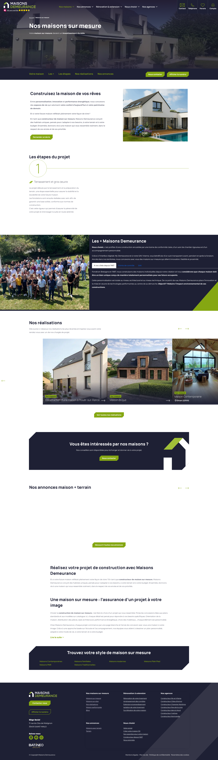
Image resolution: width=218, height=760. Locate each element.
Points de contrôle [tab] (126, 265)
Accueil (31, 17)
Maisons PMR (45, 665)
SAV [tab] (140, 265)
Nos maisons (65, 6)
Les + (51, 73)
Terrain (88, 731)
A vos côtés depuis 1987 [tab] (104, 265)
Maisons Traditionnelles (84, 665)
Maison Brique (118, 400)
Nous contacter (155, 74)
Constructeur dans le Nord (171, 710)
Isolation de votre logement (133, 707)
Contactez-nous (39, 703)
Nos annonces (84, 6)
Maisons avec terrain (94, 728)
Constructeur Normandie (170, 716)
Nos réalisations (84, 73)
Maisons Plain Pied (152, 661)
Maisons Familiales (82, 661)
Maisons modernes (117, 661)
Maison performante (94, 707)
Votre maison (36, 73)
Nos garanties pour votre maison (135, 734)
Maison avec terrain (56, 519)
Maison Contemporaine (188, 396)
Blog (88, 710)
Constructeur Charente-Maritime (173, 704)
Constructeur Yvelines (169, 713)
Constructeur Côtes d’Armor (171, 701)
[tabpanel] (155, 279)
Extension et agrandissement (134, 704)
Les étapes (64, 73)
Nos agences (148, 6)
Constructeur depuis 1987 (133, 737)
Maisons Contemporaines (51, 661)
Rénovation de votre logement (135, 698)
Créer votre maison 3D (131, 731)
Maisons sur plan (92, 701)
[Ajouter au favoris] (103, 342)
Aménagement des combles (134, 701)
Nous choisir (131, 6)
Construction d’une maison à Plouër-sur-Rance (72, 400)
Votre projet (127, 728)
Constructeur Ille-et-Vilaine (171, 698)
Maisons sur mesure (93, 698)
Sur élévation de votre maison (134, 710)
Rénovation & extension (108, 6)
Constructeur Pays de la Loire (172, 707)
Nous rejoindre (129, 740)
